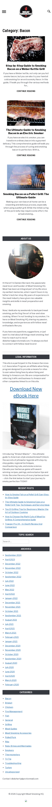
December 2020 (12, 646)
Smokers (9, 750)
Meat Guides (11, 729)
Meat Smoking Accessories (18, 733)
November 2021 (12, 607)
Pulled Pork (10, 737)
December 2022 (12, 564)
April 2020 (10, 676)
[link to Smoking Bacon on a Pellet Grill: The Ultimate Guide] (26, 177)
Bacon (8, 698)
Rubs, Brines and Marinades (18, 746)
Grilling (8, 724)
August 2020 (11, 663)
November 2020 (13, 650)
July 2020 (9, 667)
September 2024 (13, 555)
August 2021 (11, 620)
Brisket (8, 703)
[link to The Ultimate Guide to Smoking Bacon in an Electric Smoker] (26, 113)
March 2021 (10, 633)
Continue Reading (26, 91)
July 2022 (9, 581)
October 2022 (11, 572)
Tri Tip (8, 759)
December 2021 (12, 602)
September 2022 (13, 577)
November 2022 (13, 568)
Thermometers (12, 754)
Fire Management (13, 711)
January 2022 (11, 598)
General (9, 720)
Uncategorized (12, 772)
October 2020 (11, 654)
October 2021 (11, 611)
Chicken (9, 707)
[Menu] (4, 12)
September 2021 (13, 615)
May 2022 (9, 590)
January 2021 (11, 641)
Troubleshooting (13, 763)
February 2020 (12, 684)
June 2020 (10, 671)
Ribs (7, 742)
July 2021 (9, 624)
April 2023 (10, 559)
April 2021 (10, 628)
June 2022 (10, 585)
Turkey (8, 767)
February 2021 (12, 637)
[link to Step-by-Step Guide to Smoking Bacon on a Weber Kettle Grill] (26, 49)
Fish (7, 716)
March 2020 (11, 680)
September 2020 (13, 659)
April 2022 (10, 594)
